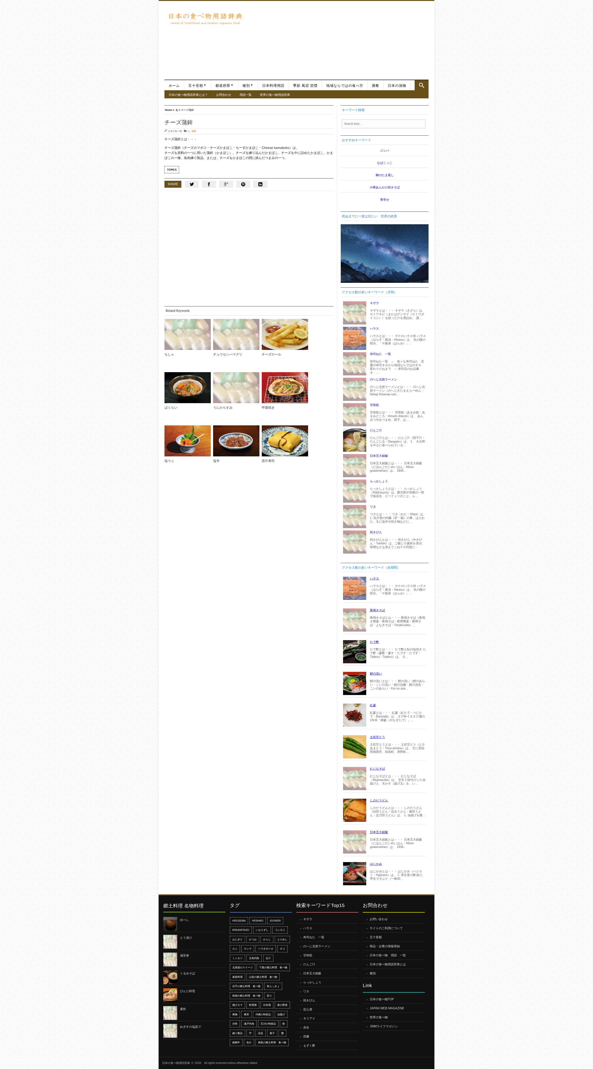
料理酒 (253, 1005)
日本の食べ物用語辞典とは (388, 964)
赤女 (306, 1027)
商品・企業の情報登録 (385, 946)
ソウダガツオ (265, 948)
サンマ (248, 948)
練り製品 (237, 1033)
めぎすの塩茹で (190, 1026)
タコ (282, 948)
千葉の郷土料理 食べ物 (273, 967)
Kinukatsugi (240, 930)
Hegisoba (239, 920)
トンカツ (237, 958)
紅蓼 (373, 705)
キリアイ (309, 1018)
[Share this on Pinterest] (243, 184)
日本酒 (267, 1005)
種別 (246, 85)
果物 (234, 1014)
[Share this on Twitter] (192, 184)
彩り (269, 995)
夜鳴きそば (377, 610)
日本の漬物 (397, 85)
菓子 (272, 1033)
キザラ (374, 303)
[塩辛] (236, 440)
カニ (234, 948)
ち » (178, 110)
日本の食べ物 (175, 131)
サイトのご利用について (386, 928)
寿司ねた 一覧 (380, 354)
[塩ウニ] (187, 440)
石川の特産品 (268, 1023)
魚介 (249, 1042)
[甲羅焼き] (285, 387)
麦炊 (183, 1009)
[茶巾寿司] (285, 440)
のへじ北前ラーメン (383, 379)
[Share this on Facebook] (209, 184)
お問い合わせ (379, 919)
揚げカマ (237, 1005)
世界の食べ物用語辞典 (275, 95)
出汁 (268, 958)
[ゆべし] (170, 924)
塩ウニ (169, 461)
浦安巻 (184, 955)
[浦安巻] (170, 959)
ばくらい (170, 407)
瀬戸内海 (249, 1023)
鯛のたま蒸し (385, 175)
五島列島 (254, 958)
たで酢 (374, 642)
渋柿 (234, 1023)
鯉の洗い (376, 673)
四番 (306, 1036)
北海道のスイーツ (242, 967)
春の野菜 (282, 1005)
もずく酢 (309, 1045)
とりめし (282, 939)
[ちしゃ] (187, 334)
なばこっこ (384, 163)
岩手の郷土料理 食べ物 (246, 986)
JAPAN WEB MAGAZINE (387, 1008)
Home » (169, 110)
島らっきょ (273, 986)
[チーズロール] (285, 334)
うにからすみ (223, 407)
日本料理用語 (273, 85)
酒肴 (375, 85)
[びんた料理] (170, 995)
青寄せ (384, 199)
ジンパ (384, 150)
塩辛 (216, 461)
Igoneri (275, 920)
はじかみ (376, 864)
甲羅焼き (268, 407)
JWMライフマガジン (384, 1026)
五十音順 (195, 85)
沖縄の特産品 (263, 1014)
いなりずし (262, 930)
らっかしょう (379, 481)
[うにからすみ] (236, 387)
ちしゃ (169, 354)
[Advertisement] (338, 38)
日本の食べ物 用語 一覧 (388, 955)
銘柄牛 (236, 1042)
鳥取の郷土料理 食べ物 (272, 1042)
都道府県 (222, 85)
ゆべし (184, 920)
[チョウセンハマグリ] (236, 334)
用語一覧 (246, 95)
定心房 (307, 1009)
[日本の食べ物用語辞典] (205, 18)
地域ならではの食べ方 (344, 85)
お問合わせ (223, 95)
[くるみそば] (170, 977)
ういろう (280, 930)
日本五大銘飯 (379, 456)
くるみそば (187, 973)
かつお (253, 939)
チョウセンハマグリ (227, 354)
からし (267, 939)
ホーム (174, 85)
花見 (260, 1033)
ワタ (373, 506)
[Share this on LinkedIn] (260, 184)
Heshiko (257, 920)
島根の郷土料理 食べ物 (246, 995)
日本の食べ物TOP (382, 999)
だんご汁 (376, 430)
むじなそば (377, 768)
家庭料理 (237, 977)
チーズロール (271, 354)
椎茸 (246, 1014)
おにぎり (237, 939)
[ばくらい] (187, 387)
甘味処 (374, 405)
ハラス (374, 328)
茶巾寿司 (268, 461)
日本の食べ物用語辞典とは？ (188, 95)
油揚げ (281, 1014)
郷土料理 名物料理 (183, 905)
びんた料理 (187, 991)
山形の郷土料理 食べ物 (263, 977)
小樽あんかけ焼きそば (385, 187)
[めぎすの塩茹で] (170, 1031)
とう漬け (186, 937)
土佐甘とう (377, 737)
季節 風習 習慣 (305, 85)
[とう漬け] (170, 942)
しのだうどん (379, 800)
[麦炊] (170, 1013)
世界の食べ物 (379, 1017)
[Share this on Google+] (226, 184)
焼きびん (376, 532)
